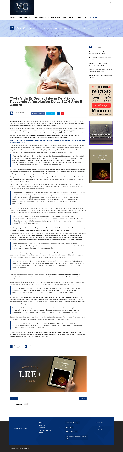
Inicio (12, 17)
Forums (41, 433)
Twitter (99, 429)
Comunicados (82, 17)
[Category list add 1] (48, 374)
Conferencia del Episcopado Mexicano (76, 438)
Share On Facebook (39, 113)
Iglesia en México (71, 431)
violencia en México (72, 422)
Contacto (42, 427)
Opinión (93, 17)
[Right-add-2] (101, 133)
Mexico (55, 28)
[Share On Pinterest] (62, 113)
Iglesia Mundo (54, 17)
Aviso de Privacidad (45, 430)
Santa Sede (68, 17)
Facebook (102, 427)
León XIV (69, 427)
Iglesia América (39, 17)
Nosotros (42, 425)
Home (35, 28)
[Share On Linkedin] (58, 113)
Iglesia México (24, 17)
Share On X (51, 113)
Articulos (48, 28)
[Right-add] (101, 100)
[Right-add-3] (101, 166)
